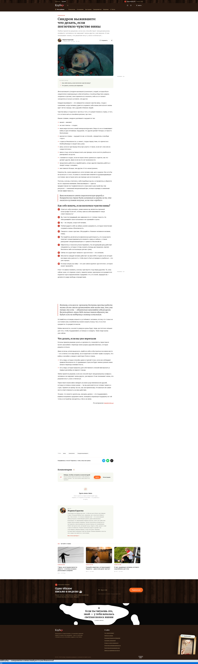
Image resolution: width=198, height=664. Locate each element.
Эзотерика (88, 9)
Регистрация (106, 477)
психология (71, 453)
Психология (71, 9)
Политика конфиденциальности (112, 645)
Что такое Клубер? (109, 633)
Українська (57, 1)
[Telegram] (103, 460)
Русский (64, 1)
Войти (97, 477)
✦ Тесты (112, 9)
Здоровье (106, 9)
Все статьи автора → (73, 535)
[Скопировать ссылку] (111, 460)
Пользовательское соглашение (112, 638)
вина (64, 453)
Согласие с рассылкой (110, 640)
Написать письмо (108, 635)
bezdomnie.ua (108, 403)
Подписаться (136, 590)
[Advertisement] (85, 291)
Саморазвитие (97, 9)
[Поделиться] (111, 40)
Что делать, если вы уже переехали (72, 85)
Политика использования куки (112, 648)
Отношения (80, 9)
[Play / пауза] (125, 1)
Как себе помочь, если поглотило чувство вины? (76, 83)
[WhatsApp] (107, 460)
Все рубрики (60, 9)
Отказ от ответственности (111, 643)
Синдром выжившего (82, 453)
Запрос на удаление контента (112, 650)
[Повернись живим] (140, 657)
